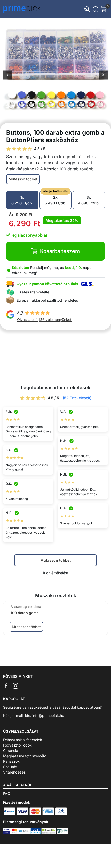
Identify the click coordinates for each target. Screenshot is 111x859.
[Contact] (95, 9)
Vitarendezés (14, 772)
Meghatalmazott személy (24, 756)
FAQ (6, 793)
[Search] (87, 9)
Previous (7, 75)
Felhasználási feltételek (22, 739)
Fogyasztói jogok (17, 745)
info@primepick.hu (48, 715)
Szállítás (10, 767)
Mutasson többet (23, 179)
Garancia (10, 750)
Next (103, 75)
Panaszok (11, 761)
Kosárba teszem (60, 251)
